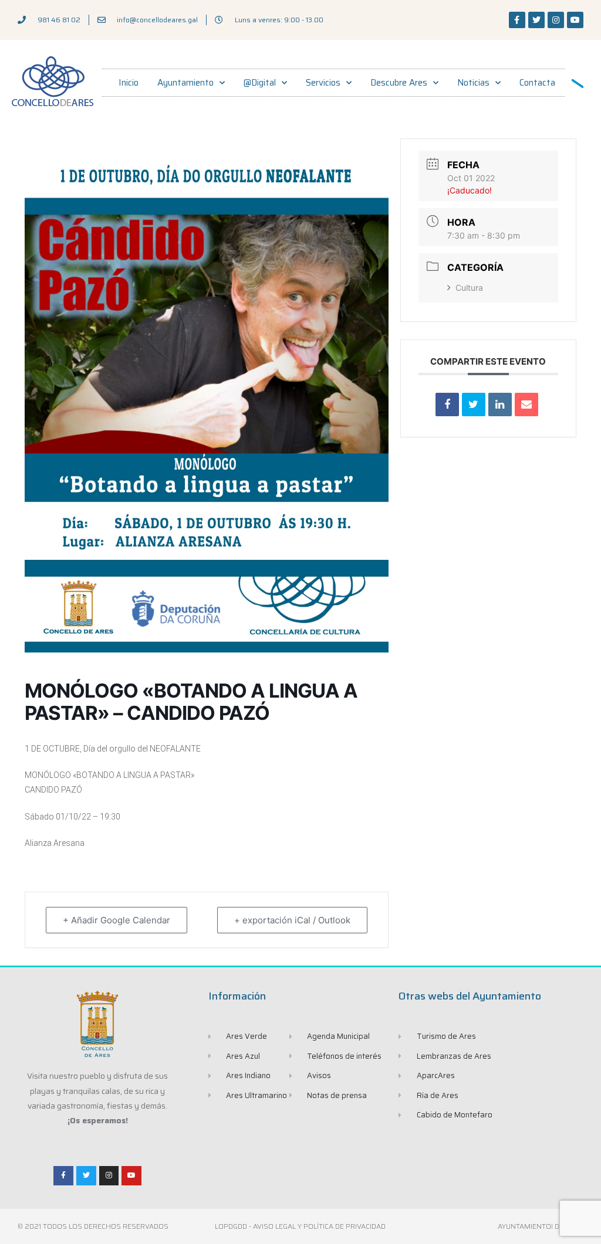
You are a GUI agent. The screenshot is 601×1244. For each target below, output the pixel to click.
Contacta (537, 83)
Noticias (473, 83)
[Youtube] (575, 20)
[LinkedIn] (500, 404)
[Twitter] (536, 20)
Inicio (129, 83)
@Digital (260, 83)
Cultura (469, 288)
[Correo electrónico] (526, 404)
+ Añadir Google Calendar (116, 920)
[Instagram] (556, 20)
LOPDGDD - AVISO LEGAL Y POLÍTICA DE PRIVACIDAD (300, 1226)
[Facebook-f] (517, 20)
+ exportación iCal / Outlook (292, 920)
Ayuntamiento (185, 83)
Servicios (323, 83)
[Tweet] (473, 404)
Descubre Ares (398, 83)
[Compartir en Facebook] (447, 404)
